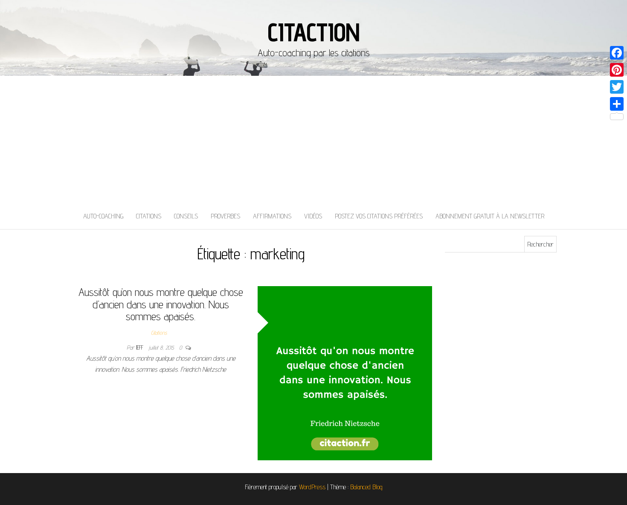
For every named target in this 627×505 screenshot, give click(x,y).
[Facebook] (616, 52)
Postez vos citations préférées (379, 216)
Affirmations (272, 216)
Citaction (313, 32)
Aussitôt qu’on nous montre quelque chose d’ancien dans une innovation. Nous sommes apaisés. (160, 304)
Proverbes (225, 216)
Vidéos (313, 216)
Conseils (186, 216)
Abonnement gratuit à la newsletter (489, 216)
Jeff (140, 347)
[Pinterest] (616, 69)
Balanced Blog (366, 487)
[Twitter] (616, 86)
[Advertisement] (313, 139)
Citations (148, 216)
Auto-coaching (103, 216)
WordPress (312, 487)
